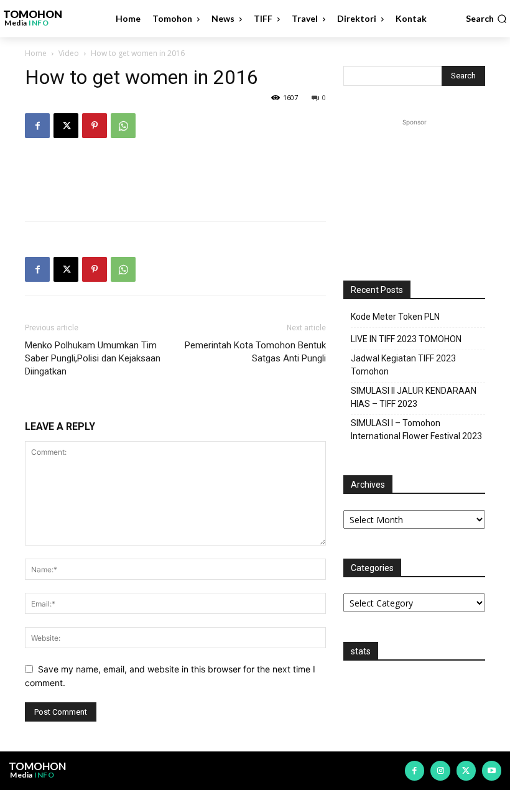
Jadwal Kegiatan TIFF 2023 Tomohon (403, 364)
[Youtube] (491, 770)
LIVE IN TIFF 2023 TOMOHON (406, 339)
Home (36, 53)
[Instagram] (440, 770)
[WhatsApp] (123, 125)
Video (68, 53)
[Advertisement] (175, 179)
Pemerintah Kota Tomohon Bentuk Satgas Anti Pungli (255, 352)
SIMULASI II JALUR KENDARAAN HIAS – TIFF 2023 (413, 397)
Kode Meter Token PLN (395, 317)
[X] (65, 125)
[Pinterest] (94, 125)
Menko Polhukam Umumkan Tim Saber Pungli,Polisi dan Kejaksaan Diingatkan (92, 358)
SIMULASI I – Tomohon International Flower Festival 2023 (416, 429)
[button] (486, 18)
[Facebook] (37, 125)
